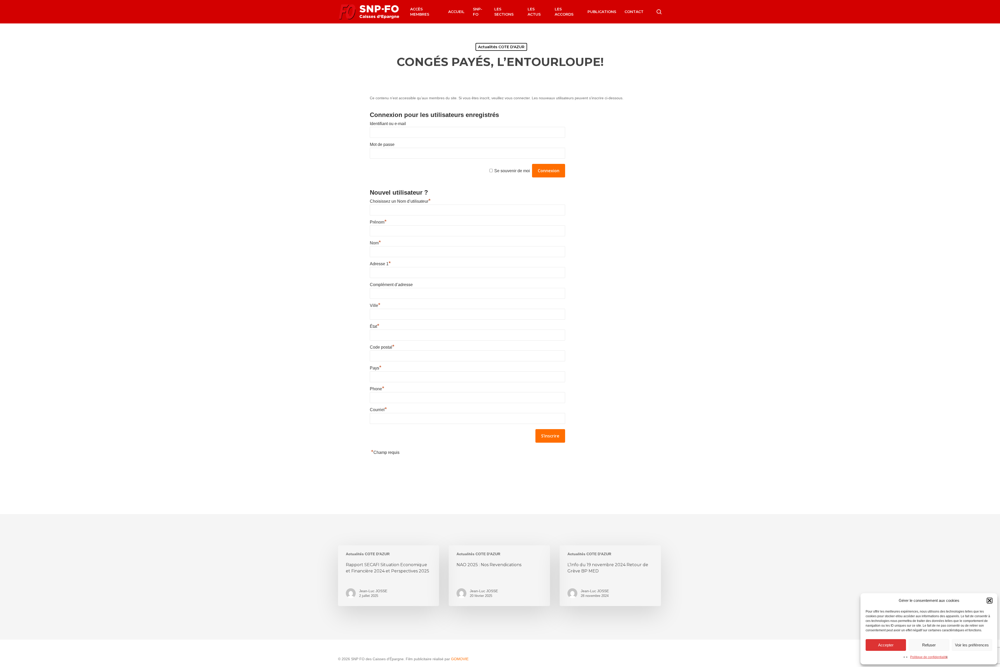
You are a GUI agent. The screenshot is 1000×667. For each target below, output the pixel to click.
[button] (989, 600)
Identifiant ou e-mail (388, 123)
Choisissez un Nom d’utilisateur (400, 201)
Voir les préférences (972, 645)
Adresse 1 (380, 264)
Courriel (378, 409)
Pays (376, 368)
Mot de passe (382, 144)
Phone (377, 389)
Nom (375, 243)
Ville (375, 305)
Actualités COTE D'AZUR (501, 47)
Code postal (382, 347)
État (374, 326)
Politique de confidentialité (929, 657)
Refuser (929, 645)
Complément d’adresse (391, 284)
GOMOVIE (459, 659)
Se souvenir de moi (512, 171)
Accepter (885, 645)
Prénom (378, 222)
